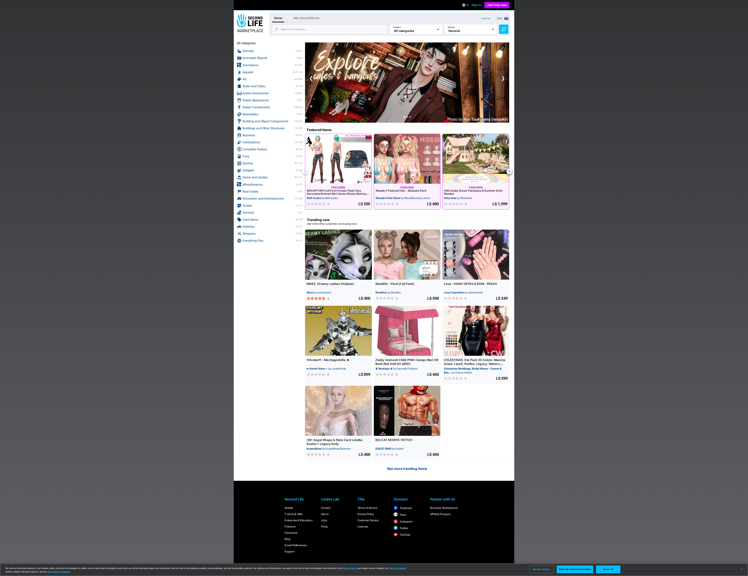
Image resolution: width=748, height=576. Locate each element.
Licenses (362, 526)
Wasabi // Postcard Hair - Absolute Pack (401, 190)
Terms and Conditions (58, 572)
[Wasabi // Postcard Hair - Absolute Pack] (407, 159)
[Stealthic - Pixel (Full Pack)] (407, 255)
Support (289, 551)
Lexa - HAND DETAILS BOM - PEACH (470, 284)
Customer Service (368, 520)
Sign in (476, 5)
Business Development (444, 507)
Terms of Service (367, 507)
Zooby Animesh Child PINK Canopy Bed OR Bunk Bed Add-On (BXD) (406, 362)
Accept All (608, 569)
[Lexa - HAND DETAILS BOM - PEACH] (475, 255)
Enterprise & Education (298, 520)
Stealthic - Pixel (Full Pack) (394, 284)
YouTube (404, 534)
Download (291, 532)
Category (397, 27)
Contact (326, 507)
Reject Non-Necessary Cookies (575, 569)
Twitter (403, 528)
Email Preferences (295, 545)
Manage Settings (541, 569)
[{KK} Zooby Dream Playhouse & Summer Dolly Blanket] (476, 159)
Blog (287, 539)
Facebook (405, 508)
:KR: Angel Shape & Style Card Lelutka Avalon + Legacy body (334, 442)
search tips (485, 18)
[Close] (741, 569)
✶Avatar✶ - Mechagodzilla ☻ (328, 360)
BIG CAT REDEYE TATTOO (393, 440)
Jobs (324, 520)
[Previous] (305, 171)
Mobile (289, 507)
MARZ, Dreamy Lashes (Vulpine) (330, 284)
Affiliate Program (440, 514)
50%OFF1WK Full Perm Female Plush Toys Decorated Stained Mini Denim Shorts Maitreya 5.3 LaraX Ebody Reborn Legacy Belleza (337, 193)
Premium (290, 526)
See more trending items (407, 469)
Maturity (451, 27)
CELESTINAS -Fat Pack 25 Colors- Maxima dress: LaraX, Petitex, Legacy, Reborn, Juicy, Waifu (474, 364)
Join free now (497, 5)
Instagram (406, 521)
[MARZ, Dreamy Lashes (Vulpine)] (338, 255)
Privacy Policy (365, 514)
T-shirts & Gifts (294, 514)
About (324, 514)
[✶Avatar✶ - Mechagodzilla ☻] (338, 331)
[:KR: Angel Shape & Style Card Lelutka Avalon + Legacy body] (338, 411)
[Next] (509, 171)
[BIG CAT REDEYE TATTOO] (407, 411)
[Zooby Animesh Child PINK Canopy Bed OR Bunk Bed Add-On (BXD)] (407, 331)
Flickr (402, 514)
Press (324, 526)
